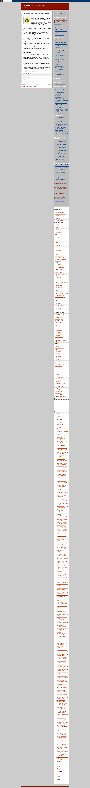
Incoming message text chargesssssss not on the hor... (62, 606)
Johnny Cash (57, 349)
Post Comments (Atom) (31, 86)
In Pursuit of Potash (59, 107)
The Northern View (59, 27)
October (58, 422)
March (58, 769)
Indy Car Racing (58, 306)
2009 (57, 416)
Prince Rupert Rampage (60, 267)
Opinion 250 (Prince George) (60, 53)
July (58, 427)
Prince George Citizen (59, 50)
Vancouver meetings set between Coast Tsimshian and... (62, 729)
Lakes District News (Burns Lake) (61, 49)
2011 (57, 413)
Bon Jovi (57, 346)
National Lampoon (58, 391)
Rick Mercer (57, 381)
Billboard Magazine (59, 319)
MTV (56, 325)
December (59, 419)
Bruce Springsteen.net (59, 372)
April (58, 768)
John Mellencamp (58, 366)
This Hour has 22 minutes (60, 383)
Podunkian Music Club (61, 701)
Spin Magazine (58, 315)
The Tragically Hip (58, 374)
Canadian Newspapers (59, 210)
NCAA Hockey (58, 261)
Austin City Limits (58, 333)
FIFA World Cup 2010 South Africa (62, 166)
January (58, 772)
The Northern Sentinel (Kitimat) (61, 44)
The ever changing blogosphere (62, 537)
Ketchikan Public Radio (59, 55)
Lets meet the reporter (61, 434)
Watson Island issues (59, 98)
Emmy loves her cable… (61, 565)
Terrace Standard (58, 39)
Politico (56, 227)
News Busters (58, 250)
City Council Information (60, 88)
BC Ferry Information (59, 130)
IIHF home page (58, 269)
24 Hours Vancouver (59, 69)
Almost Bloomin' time (61, 525)
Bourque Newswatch (59, 248)
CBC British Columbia (59, 59)
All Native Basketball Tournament (61, 150)
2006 (57, 776)
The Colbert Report (59, 386)
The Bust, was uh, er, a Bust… (62, 750)
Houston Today (58, 47)
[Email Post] (49, 73)
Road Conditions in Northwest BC (61, 133)
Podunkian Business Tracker (60, 113)
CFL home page (58, 272)
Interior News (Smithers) (60, 45)
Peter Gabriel (57, 353)
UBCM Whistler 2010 (59, 94)
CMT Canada (57, 332)
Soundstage (57, 335)
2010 (57, 415)
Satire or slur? (59, 600)
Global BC (57, 62)
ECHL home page (58, 264)
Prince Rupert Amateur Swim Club (61, 147)
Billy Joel (57, 359)
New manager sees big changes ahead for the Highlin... (61, 661)
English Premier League (60, 297)
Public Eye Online (58, 72)
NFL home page (58, 275)
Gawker (56, 242)
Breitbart (57, 237)
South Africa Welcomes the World (61, 164)
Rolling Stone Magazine (60, 314)
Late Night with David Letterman (61, 396)
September (59, 424)
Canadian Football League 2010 (61, 167)
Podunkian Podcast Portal (60, 220)
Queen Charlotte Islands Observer (61, 42)
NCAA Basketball (58, 287)
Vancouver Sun (58, 64)
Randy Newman (58, 367)
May (58, 766)
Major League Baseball (59, 280)
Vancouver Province (59, 66)
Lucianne (57, 240)
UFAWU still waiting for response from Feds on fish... (61, 620)
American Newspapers (59, 212)
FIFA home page (58, 292)
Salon (56, 235)
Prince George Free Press (60, 52)
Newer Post (23, 84)
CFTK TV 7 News (58, 29)
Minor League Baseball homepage (61, 282)
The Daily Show (58, 384)
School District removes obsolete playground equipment (61, 513)
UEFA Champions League (60, 295)
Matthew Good (58, 354)
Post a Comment (26, 79)
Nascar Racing (58, 308)
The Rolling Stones (59, 377)
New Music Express (59, 317)
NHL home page (58, 256)
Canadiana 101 (59, 759)
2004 (57, 779)
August (58, 425)
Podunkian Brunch (58, 177)
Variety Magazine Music (60, 320)
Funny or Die (57, 389)
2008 (57, 418)
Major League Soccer (59, 298)
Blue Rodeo (57, 344)
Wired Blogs (57, 245)
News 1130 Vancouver (59, 74)
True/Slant (57, 224)
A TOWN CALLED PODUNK (35, 6)
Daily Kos (57, 229)
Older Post (50, 84)
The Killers (57, 362)
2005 (57, 778)
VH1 (56, 327)
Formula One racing (59, 305)
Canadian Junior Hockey (60, 257)
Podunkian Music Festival (60, 179)
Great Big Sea (58, 356)
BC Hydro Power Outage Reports (61, 131)
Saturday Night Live (59, 394)
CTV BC (57, 61)
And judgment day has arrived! (62, 488)
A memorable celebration (61, 636)
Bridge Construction (47, 74)
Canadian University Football (60, 274)
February (58, 771)
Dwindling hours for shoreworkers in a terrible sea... (62, 517)
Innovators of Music (59, 337)
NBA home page (58, 285)
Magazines (57, 218)
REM (56, 369)
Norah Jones (57, 361)
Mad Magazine (58, 393)
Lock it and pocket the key (62, 617)
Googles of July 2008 (61, 685)
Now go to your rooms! (61, 700)
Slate (56, 234)
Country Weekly (58, 322)
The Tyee (57, 71)
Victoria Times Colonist (59, 67)
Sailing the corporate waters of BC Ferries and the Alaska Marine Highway (62, 110)
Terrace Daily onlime (59, 40)
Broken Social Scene (59, 348)
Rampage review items (59, 92)
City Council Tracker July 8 (62, 561)
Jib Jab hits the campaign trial (62, 582)
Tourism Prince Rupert (59, 159)
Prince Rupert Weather (59, 117)
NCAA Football (58, 277)
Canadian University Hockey (60, 259)
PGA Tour (57, 302)
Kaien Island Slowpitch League (61, 148)
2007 (57, 774)
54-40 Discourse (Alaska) (60, 84)
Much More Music (58, 330)
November (59, 421)
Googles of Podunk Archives (60, 80)
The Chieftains (58, 351)
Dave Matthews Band (59, 364)
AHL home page (58, 262)
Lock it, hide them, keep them (62, 572)
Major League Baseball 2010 (60, 169)
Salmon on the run (60, 731)
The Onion (57, 388)
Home (37, 84)
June (58, 765)
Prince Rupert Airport (59, 135)
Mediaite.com (58, 230)
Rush (56, 371)
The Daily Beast (58, 232)
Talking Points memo (59, 239)
